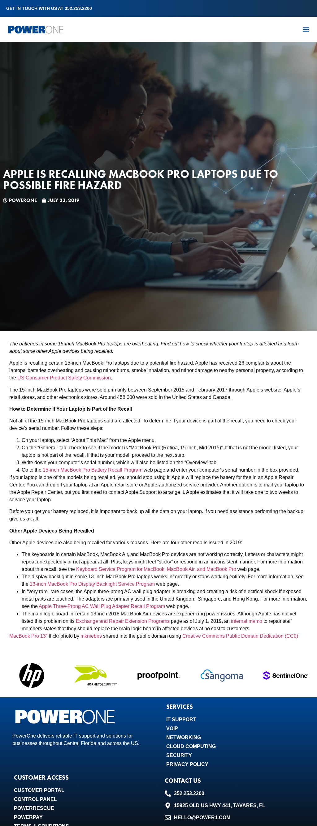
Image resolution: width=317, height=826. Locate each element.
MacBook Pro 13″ (28, 636)
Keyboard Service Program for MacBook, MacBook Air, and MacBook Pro (156, 569)
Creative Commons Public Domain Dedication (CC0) (240, 636)
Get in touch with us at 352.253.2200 (49, 8)
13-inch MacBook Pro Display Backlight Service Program (92, 584)
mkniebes (91, 636)
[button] (306, 29)
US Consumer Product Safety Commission (64, 377)
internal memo (246, 621)
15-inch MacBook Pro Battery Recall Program (92, 470)
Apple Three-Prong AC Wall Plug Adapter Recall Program (102, 606)
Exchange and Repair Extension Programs (123, 621)
